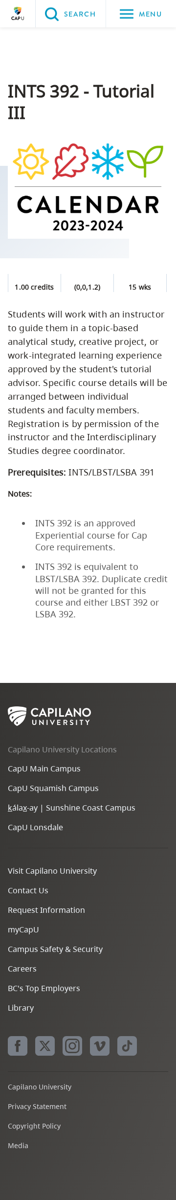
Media (18, 1145)
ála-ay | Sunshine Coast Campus (71, 807)
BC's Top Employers (44, 988)
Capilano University (17, 13)
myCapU (23, 929)
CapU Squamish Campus (53, 788)
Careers (22, 968)
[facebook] (17, 1046)
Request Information (46, 910)
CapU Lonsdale (35, 827)
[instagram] (72, 1046)
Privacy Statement (37, 1106)
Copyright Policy (34, 1126)
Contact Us (28, 890)
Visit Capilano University (52, 870)
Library (21, 1007)
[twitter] (45, 1046)
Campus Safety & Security (55, 949)
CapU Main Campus (44, 768)
